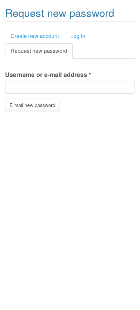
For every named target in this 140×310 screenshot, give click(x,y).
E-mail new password (32, 105)
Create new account (35, 36)
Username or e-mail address (48, 74)
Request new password (42, 53)
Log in (77, 36)
